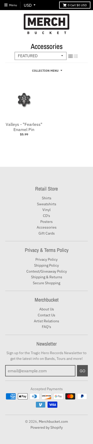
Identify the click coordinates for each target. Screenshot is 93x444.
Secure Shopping (46, 283)
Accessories (47, 227)
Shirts (46, 198)
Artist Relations (46, 321)
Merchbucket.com (53, 421)
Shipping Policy (46, 265)
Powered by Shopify (46, 427)
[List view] (76, 56)
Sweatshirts (46, 204)
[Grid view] (70, 56)
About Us (46, 309)
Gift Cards (46, 233)
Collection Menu (45, 70)
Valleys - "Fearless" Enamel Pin (24, 127)
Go (82, 370)
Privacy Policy (46, 259)
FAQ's (46, 326)
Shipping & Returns (46, 277)
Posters (46, 221)
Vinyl (46, 209)
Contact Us (46, 315)
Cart (77, 5)
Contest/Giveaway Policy (46, 271)
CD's (46, 215)
